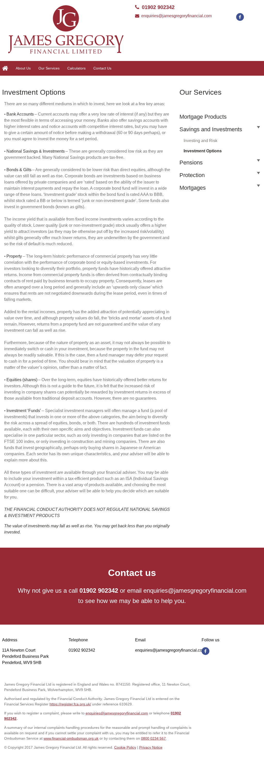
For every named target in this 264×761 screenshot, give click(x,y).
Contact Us (102, 68)
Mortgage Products (203, 116)
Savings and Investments (210, 129)
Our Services (49, 68)
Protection (192, 175)
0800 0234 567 (153, 738)
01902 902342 (158, 7)
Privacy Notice (150, 747)
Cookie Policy (125, 747)
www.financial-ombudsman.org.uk (71, 738)
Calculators (76, 68)
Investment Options (203, 151)
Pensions (191, 162)
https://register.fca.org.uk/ (70, 704)
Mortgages (192, 188)
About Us (23, 68)
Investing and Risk (200, 140)
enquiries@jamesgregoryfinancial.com (176, 16)
